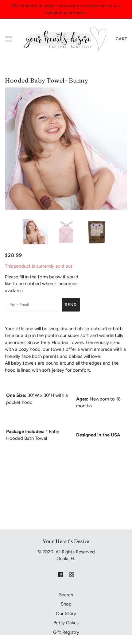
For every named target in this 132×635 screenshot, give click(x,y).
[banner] (64, 38)
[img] (60, 574)
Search (66, 595)
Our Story (66, 613)
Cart (121, 39)
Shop (66, 604)
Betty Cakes (66, 622)
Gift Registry (66, 632)
